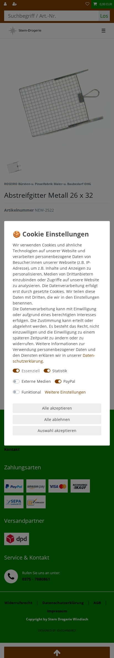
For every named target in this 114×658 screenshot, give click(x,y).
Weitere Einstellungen (65, 392)
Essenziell (31, 370)
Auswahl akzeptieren (57, 430)
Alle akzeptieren (57, 408)
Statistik (59, 370)
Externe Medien (36, 381)
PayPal (69, 381)
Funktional (31, 392)
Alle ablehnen (57, 419)
